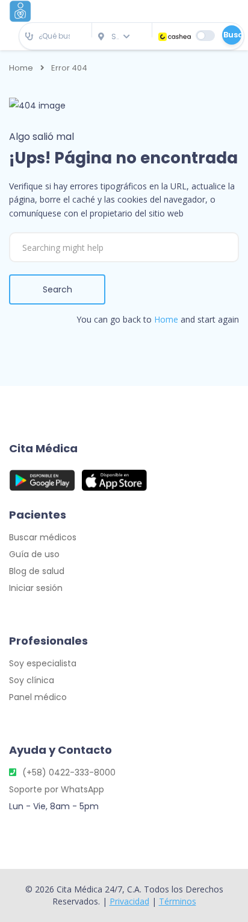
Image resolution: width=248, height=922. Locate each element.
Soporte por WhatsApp (56, 789)
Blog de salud (36, 571)
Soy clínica (31, 680)
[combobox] (55, 36)
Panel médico (38, 697)
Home (21, 68)
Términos (177, 901)
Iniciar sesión (36, 588)
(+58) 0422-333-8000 (69, 772)
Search (57, 289)
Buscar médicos (42, 537)
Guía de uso (34, 554)
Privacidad (129, 901)
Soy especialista (42, 663)
